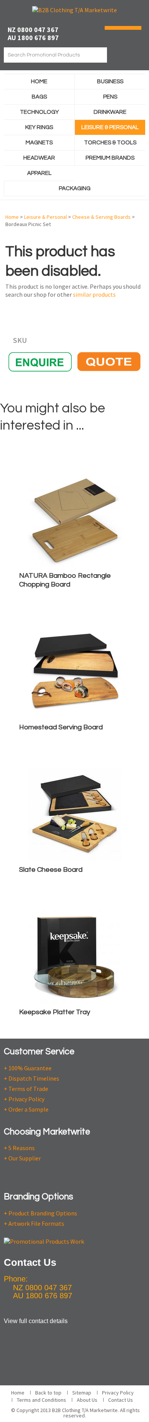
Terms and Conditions (41, 1400)
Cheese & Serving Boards (101, 216)
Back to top (48, 1393)
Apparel (39, 173)
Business (110, 81)
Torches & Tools (110, 142)
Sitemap (81, 1393)
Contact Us (120, 1400)
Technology (39, 112)
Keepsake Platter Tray (54, 1012)
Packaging (75, 188)
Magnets (39, 142)
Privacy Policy (118, 1393)
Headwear (39, 158)
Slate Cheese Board (51, 869)
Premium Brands (110, 158)
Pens (110, 97)
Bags (39, 97)
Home (39, 81)
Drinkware (110, 112)
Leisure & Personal (110, 127)
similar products (94, 294)
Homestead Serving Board (61, 727)
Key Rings (39, 127)
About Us (87, 1400)
